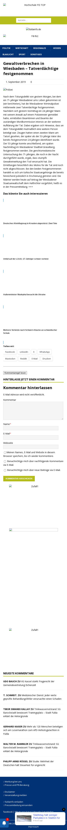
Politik (6, 48)
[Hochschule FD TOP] (33, 10)
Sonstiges (36, 54)
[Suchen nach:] (33, 20)
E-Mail (6, 433)
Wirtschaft (21, 48)
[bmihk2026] (33, 623)
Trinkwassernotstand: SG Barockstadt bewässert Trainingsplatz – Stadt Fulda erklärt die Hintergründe (31, 713)
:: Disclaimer (9, 791)
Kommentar (9, 399)
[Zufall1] (33, 523)
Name (6, 424)
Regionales (39, 48)
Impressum (33, 826)
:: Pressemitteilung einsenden (18, 805)
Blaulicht (8, 54)
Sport (22, 54)
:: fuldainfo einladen (13, 801)
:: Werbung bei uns (12, 781)
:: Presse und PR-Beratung (16, 785)
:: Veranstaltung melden (15, 795)
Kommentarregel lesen (15, 373)
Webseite (8, 442)
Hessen (57, 48)
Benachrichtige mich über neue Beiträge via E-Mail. (33, 470)
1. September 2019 (16, 81)
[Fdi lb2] (33, 39)
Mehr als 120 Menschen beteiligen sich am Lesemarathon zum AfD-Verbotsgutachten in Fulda (33, 730)
